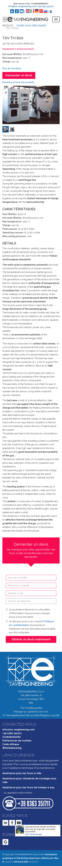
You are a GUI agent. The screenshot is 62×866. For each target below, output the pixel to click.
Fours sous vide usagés (31, 25)
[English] (28, 10)
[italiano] (32, 10)
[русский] (46, 10)
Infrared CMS (21, 862)
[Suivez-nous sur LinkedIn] (12, 11)
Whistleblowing (11, 748)
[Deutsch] (37, 10)
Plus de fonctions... (12, 68)
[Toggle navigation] (56, 19)
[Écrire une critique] (5, 842)
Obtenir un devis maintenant (31, 639)
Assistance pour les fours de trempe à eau (28, 787)
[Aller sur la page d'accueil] (23, 19)
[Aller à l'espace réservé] (51, 11)
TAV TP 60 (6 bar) (33, 834)
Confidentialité (11, 736)
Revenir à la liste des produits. (18, 82)
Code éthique (10, 744)
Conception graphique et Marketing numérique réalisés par (30, 858)
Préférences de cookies (16, 740)
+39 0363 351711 (45, 6)
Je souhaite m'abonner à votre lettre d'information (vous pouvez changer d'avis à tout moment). (29, 613)
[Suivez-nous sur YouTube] (22, 11)
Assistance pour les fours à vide (21, 773)
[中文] (41, 10)
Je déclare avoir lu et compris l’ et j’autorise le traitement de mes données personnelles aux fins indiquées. (32, 627)
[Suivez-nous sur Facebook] (17, 11)
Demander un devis (18, 75)
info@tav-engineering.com (22, 6)
